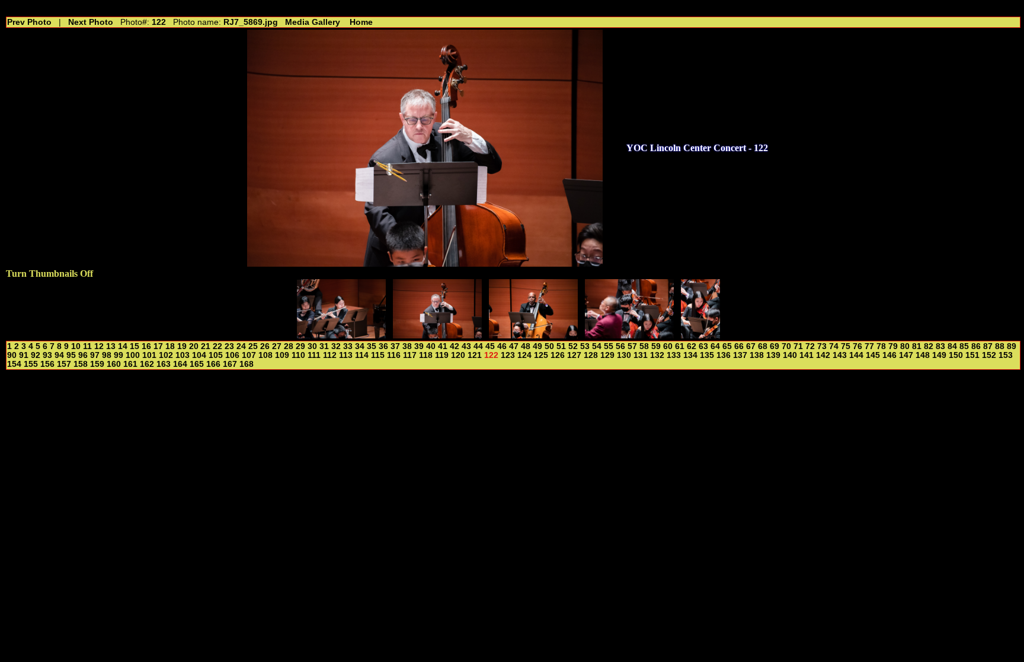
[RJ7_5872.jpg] (701, 335)
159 (97, 364)
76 (857, 346)
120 (458, 355)
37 (395, 346)
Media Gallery (312, 22)
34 (359, 346)
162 (147, 364)
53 (585, 346)
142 (823, 355)
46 (502, 346)
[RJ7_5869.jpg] (437, 335)
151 (972, 355)
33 (348, 346)
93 (47, 355)
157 (64, 364)
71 (798, 346)
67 (751, 346)
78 (881, 346)
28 (288, 346)
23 (229, 346)
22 (217, 346)
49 (537, 346)
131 (640, 355)
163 (163, 364)
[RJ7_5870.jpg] (533, 335)
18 (170, 346)
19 (182, 346)
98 (106, 355)
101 (149, 355)
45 (490, 346)
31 (324, 346)
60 (668, 346)
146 (889, 355)
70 (786, 346)
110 (298, 355)
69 (774, 346)
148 (923, 355)
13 (111, 346)
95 (71, 355)
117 (410, 355)
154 (14, 364)
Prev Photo (29, 22)
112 (330, 355)
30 (312, 346)
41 (442, 346)
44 (478, 346)
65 (727, 346)
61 (679, 346)
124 (524, 355)
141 (806, 355)
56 (620, 346)
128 (591, 355)
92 (35, 355)
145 (873, 355)
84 (952, 346)
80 (905, 346)
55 (608, 346)
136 (723, 355)
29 (300, 346)
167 (230, 364)
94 (59, 355)
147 (906, 355)
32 (336, 346)
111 (314, 355)
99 (118, 355)
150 (956, 355)
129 (607, 355)
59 (656, 346)
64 (715, 346)
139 (773, 355)
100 (133, 355)
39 (419, 346)
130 (624, 355)
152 (989, 355)
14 (122, 346)
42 (454, 346)
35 (371, 346)
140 (790, 355)
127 (574, 355)
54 (596, 346)
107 (249, 355)
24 (241, 346)
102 (166, 355)
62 (691, 346)
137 (740, 355)
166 (213, 364)
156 (47, 364)
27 (276, 346)
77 (869, 346)
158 (80, 364)
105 (216, 355)
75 (845, 346)
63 (703, 346)
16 (146, 346)
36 (383, 346)
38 (407, 346)
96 (83, 355)
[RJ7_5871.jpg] (629, 335)
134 (690, 355)
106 (232, 355)
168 (246, 364)
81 (916, 346)
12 (99, 346)
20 (194, 346)
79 (893, 346)
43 (466, 346)
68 (762, 346)
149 (939, 355)
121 (475, 355)
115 (378, 355)
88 (999, 346)
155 (31, 364)
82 (928, 346)
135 (707, 355)
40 (431, 346)
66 (739, 346)
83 (940, 346)
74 (834, 346)
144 (856, 355)
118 (426, 355)
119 (442, 355)
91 (23, 355)
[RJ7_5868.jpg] (341, 335)
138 (757, 355)
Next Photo (90, 22)
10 (76, 346)
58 (644, 346)
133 (674, 355)
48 (525, 346)
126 (558, 355)
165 (197, 364)
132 (657, 355)
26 (265, 346)
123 (508, 355)
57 (632, 346)
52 (573, 346)
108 (265, 355)
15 (134, 346)
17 (158, 346)
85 (964, 346)
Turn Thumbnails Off (49, 273)
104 (199, 355)
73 (822, 346)
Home (361, 22)
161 (130, 364)
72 (810, 346)
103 (182, 355)
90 (12, 355)
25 (253, 346)
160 (114, 364)
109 (282, 355)
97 (95, 355)
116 (394, 355)
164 (180, 364)
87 (988, 346)
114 (362, 355)
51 (561, 346)
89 (1011, 346)
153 (1006, 355)
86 (976, 346)
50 (549, 346)
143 (840, 355)
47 (514, 346)
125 (541, 355)
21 (205, 346)
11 (87, 346)
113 (346, 355)
